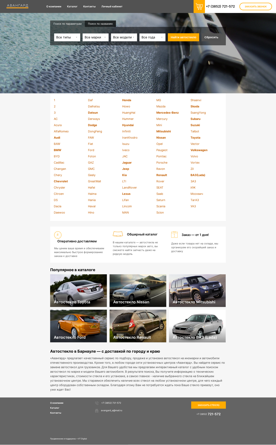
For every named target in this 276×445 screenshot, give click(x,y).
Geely (92, 175)
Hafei (91, 187)
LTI (124, 181)
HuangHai (128, 112)
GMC (91, 168)
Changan (60, 168)
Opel (159, 144)
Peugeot (162, 150)
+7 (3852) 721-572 (220, 6)
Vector (195, 144)
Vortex (195, 162)
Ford (91, 150)
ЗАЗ (193, 181)
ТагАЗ (195, 200)
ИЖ (193, 187)
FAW (91, 137)
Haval (92, 206)
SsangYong (198, 112)
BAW (57, 144)
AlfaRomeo (61, 131)
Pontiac (161, 156)
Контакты (55, 412)
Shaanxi (196, 100)
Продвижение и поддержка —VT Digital (68, 438)
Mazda (160, 106)
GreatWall (94, 181)
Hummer (128, 119)
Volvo (194, 156)
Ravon (160, 168)
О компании (56, 402)
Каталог (54, 407)
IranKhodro (130, 137)
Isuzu (125, 144)
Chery (58, 175)
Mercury (162, 119)
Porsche (161, 162)
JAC (125, 156)
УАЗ (193, 206)
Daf (90, 100)
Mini (159, 125)
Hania (92, 200)
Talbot (195, 131)
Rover (160, 181)
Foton (92, 156)
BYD (57, 156)
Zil (192, 168)
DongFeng (95, 131)
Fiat (90, 144)
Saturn (160, 200)
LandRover (129, 187)
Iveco (126, 150)
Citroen (59, 193)
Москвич (197, 193)
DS (56, 200)
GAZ (91, 162)
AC (56, 119)
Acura (58, 125)
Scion (160, 212)
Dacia (57, 206)
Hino (91, 212)
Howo (126, 106)
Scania (160, 206)
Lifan (125, 200)
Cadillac (59, 162)
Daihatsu (94, 106)
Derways (94, 119)
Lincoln (127, 206)
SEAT (159, 187)
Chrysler (59, 187)
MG (158, 100)
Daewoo (59, 212)
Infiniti (126, 131)
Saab (159, 193)
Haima (92, 193)
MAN (125, 212)
